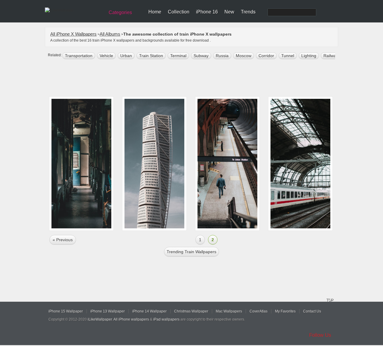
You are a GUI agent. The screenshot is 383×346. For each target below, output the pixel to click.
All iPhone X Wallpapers (73, 34)
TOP (329, 300)
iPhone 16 (207, 11)
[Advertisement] (195, 78)
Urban (126, 55)
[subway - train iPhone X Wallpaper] (227, 163)
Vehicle (106, 55)
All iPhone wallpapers (131, 319)
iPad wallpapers (166, 319)
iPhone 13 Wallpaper (107, 311)
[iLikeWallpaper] (74, 10)
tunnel (287, 55)
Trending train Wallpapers (191, 251)
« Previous (63, 239)
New (229, 11)
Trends (248, 11)
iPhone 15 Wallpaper (65, 311)
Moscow (243, 55)
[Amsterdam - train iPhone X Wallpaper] (300, 163)
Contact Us (312, 311)
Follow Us (320, 335)
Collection (178, 11)
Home (154, 11)
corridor (266, 55)
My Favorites (285, 311)
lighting (308, 55)
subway (201, 55)
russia (222, 55)
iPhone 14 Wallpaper (149, 311)
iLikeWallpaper (100, 319)
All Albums (110, 34)
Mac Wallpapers (229, 311)
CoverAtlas (259, 311)
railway (330, 55)
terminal (178, 55)
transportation (78, 55)
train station (151, 55)
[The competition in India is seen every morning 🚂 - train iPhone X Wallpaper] (81, 163)
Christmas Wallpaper (191, 311)
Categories (120, 12)
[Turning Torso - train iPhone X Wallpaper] (154, 163)
